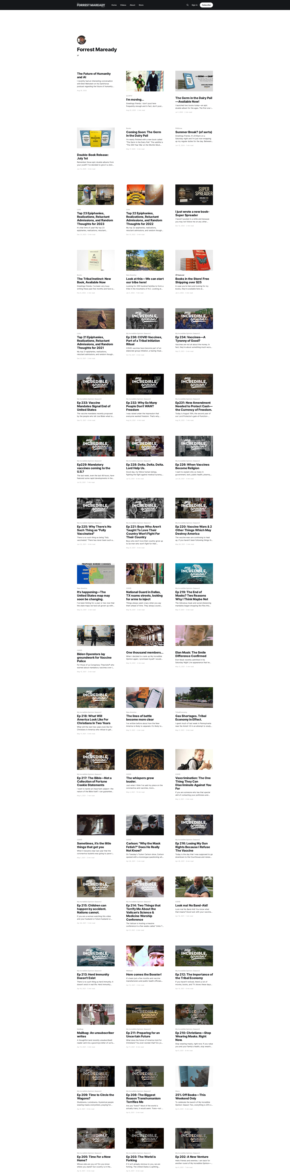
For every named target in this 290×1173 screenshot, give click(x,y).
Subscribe (206, 5)
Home (114, 5)
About (132, 5)
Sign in (195, 5)
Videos (123, 5)
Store (141, 5)
